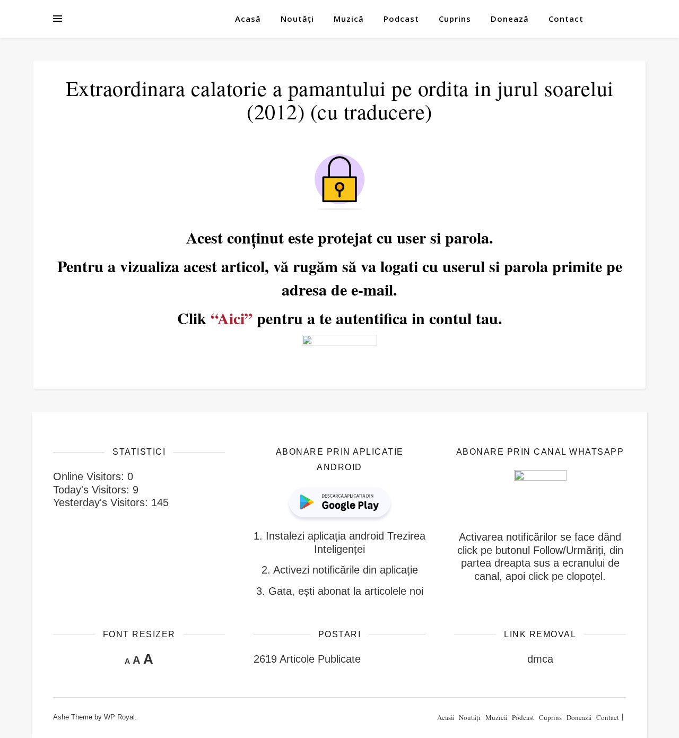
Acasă (248, 18)
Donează (510, 18)
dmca (540, 659)
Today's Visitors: (93, 490)
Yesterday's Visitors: (102, 502)
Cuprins (455, 18)
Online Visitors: (90, 476)
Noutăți (297, 18)
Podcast (401, 18)
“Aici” (232, 317)
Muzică (349, 18)
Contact (566, 18)
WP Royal (119, 717)
